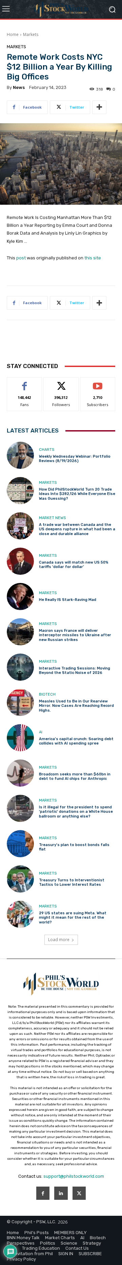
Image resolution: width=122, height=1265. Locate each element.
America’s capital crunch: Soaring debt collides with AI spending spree (76, 741)
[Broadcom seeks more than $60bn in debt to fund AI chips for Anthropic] (20, 773)
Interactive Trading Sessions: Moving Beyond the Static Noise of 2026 (74, 670)
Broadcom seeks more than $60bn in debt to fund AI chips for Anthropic (74, 776)
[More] (99, 107)
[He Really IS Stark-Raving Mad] (20, 596)
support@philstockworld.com (73, 1176)
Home (13, 34)
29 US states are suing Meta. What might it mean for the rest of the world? (72, 917)
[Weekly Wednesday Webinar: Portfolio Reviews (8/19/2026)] (20, 455)
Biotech (47, 694)
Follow (61, 382)
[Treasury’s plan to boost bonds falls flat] (20, 843)
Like (24, 382)
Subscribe (97, 382)
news (19, 87)
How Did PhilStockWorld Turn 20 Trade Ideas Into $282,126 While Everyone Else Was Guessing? (77, 493)
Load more (58, 939)
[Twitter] (79, 1193)
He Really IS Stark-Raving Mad (67, 600)
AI (40, 732)
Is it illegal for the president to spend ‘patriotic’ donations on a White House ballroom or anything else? (76, 811)
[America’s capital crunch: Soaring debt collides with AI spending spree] (20, 737)
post (21, 257)
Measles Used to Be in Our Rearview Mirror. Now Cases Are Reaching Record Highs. (76, 705)
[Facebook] (42, 1193)
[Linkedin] (60, 1193)
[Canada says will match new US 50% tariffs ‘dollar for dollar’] (20, 561)
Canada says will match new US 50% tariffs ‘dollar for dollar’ (73, 564)
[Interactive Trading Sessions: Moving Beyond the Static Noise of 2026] (20, 667)
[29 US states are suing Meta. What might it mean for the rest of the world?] (20, 914)
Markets (30, 34)
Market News (52, 518)
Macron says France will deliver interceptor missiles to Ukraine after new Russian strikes (75, 635)
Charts (46, 450)
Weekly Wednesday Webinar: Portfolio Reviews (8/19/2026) (74, 458)
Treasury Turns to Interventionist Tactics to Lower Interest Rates (71, 882)
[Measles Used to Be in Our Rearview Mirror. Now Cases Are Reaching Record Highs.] (20, 702)
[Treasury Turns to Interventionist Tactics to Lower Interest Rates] (20, 879)
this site (92, 257)
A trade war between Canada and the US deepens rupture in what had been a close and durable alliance (77, 529)
